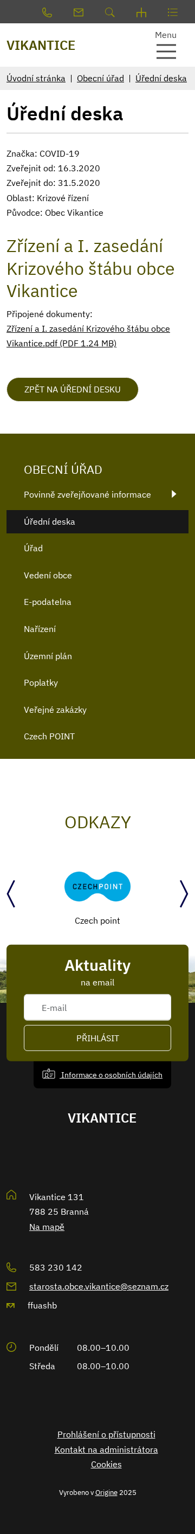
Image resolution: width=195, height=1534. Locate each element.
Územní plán (48, 655)
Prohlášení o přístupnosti (106, 1434)
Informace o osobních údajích (111, 1074)
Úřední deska (161, 78)
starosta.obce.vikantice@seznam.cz (98, 1286)
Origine (106, 1492)
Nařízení (40, 628)
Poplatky (41, 682)
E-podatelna (48, 601)
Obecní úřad (100, 78)
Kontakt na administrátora (106, 1449)
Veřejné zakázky (55, 709)
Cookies (106, 1464)
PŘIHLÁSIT (97, 1038)
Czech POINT (49, 736)
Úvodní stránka (36, 78)
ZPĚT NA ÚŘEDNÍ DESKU (72, 389)
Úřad (33, 548)
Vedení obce (48, 575)
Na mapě (46, 1226)
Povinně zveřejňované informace (87, 494)
